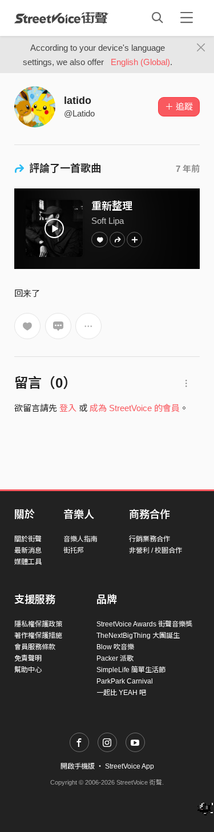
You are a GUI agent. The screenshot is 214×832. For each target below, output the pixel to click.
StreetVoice (61, 17)
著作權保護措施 (38, 636)
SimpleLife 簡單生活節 (130, 670)
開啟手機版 (77, 766)
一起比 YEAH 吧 (121, 693)
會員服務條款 (34, 647)
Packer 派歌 (115, 658)
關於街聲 (28, 539)
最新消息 (28, 550)
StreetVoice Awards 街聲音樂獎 (144, 624)
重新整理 (111, 206)
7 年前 (188, 169)
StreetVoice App (129, 766)
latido (77, 100)
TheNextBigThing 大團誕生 (138, 636)
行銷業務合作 (149, 539)
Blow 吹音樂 (115, 647)
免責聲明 (28, 658)
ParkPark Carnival (124, 681)
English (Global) (140, 62)
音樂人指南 (80, 539)
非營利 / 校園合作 (155, 550)
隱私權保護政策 (38, 624)
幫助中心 (28, 670)
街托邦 (73, 550)
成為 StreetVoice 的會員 (135, 408)
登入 (67, 408)
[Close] (201, 48)
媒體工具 (28, 562)
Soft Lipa (107, 221)
